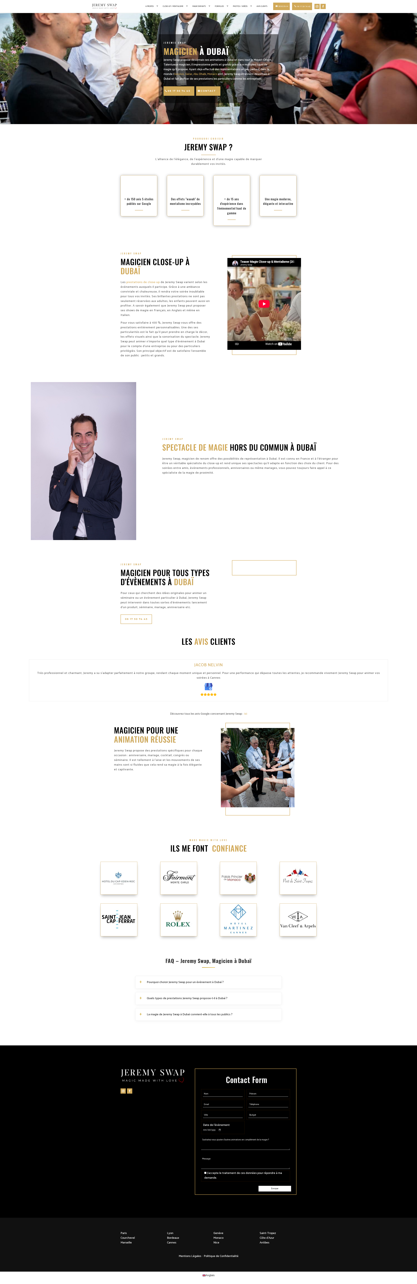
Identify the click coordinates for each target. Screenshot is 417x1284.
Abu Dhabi (199, 74)
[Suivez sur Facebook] (129, 1091)
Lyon (170, 1233)
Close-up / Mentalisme (173, 6)
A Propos (149, 6)
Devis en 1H (283, 6)
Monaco (212, 74)
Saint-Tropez (268, 1233)
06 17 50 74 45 (303, 6)
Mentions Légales (190, 1256)
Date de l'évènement (216, 1125)
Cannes (171, 1242)
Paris (124, 1233)
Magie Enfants (199, 6)
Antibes (264, 1242)
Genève (179, 74)
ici (245, 713)
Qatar (188, 74)
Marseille (126, 1242)
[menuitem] (208, 1275)
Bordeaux (173, 1237)
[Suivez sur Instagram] (123, 1091)
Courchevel (128, 1237)
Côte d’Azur (267, 1237)
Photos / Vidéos (240, 6)
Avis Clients (262, 6)
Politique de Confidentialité (221, 1256)
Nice (216, 1242)
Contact (208, 90)
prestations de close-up (143, 282)
